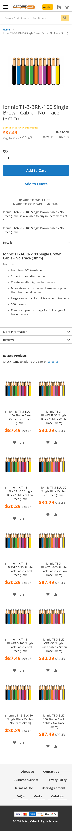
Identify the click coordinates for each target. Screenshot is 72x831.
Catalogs (57, 796)
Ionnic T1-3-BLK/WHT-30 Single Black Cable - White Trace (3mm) (54, 417)
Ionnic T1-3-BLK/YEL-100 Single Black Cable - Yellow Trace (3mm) (54, 569)
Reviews (8, 340)
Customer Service (26, 780)
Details (7, 242)
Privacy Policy (57, 780)
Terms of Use (24, 788)
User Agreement (53, 788)
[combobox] (36, 18)
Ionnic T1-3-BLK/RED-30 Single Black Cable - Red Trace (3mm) (20, 569)
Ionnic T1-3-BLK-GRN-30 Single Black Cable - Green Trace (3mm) (54, 645)
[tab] (36, 242)
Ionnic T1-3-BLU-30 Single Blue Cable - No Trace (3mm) (53, 491)
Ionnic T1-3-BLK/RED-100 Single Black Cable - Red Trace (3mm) (20, 645)
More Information (15, 332)
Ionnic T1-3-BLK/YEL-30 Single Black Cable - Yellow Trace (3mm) (20, 493)
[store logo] (24, 7)
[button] (47, 7)
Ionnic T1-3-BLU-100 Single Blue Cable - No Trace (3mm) (20, 417)
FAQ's (20, 796)
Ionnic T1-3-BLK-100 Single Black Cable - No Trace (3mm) (54, 721)
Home (6, 29)
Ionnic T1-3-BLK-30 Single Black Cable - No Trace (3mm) (20, 719)
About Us (27, 771)
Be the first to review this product (20, 127)
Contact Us (51, 771)
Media (37, 796)
